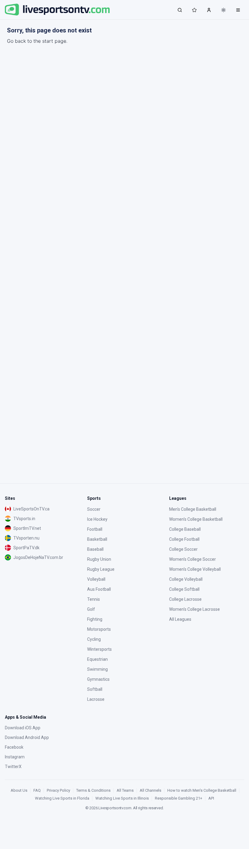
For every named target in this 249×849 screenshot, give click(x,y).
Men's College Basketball (192, 509)
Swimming (97, 669)
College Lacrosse (185, 599)
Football (94, 529)
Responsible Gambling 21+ (178, 798)
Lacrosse (95, 699)
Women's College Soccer (192, 559)
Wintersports (99, 649)
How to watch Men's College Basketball (201, 790)
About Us (19, 790)
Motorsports (99, 629)
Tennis (93, 599)
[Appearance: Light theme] (223, 10)
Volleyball (96, 579)
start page (54, 41)
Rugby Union (99, 559)
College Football (184, 539)
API (211, 798)
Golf (91, 609)
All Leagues (180, 619)
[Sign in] (209, 10)
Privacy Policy (58, 790)
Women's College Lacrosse (194, 609)
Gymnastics (98, 679)
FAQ (37, 790)
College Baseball (185, 529)
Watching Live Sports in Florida (62, 798)
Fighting (94, 619)
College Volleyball (186, 579)
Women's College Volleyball (195, 569)
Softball (94, 689)
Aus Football (99, 589)
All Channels (150, 790)
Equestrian (97, 659)
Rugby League (100, 569)
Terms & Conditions (93, 790)
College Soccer (183, 549)
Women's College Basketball (196, 519)
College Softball (184, 589)
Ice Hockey (97, 519)
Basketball (97, 539)
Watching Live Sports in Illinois (122, 798)
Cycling (94, 639)
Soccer (94, 509)
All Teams (125, 790)
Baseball (95, 549)
